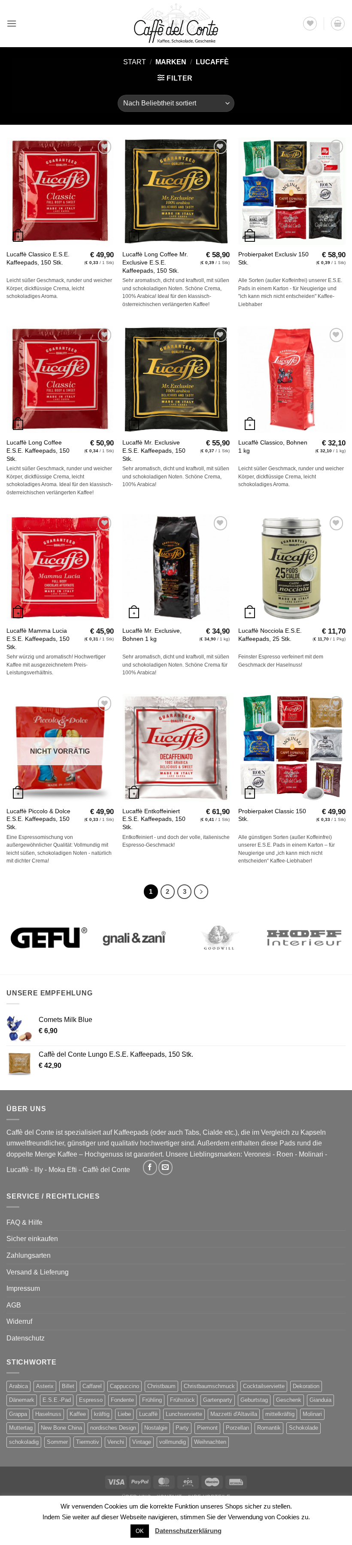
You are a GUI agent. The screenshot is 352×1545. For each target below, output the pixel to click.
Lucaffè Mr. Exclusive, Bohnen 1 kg (152, 634)
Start (134, 62)
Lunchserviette (184, 1414)
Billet (68, 1386)
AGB (13, 1305)
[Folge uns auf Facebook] (150, 1167)
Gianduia (320, 1400)
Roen (284, 1154)
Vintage (141, 1442)
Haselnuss (48, 1414)
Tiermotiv (87, 1442)
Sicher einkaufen (32, 1238)
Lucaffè (17, 1169)
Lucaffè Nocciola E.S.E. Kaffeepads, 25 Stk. (270, 634)
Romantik (269, 1428)
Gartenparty (217, 1400)
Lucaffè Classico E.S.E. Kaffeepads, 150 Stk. (38, 258)
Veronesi (257, 1154)
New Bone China (61, 1428)
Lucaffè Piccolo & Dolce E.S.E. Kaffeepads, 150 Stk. (38, 819)
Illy (38, 1169)
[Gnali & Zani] (134, 937)
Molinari (311, 1154)
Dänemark (21, 1400)
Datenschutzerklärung (188, 1530)
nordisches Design (113, 1428)
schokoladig (24, 1442)
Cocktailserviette (264, 1386)
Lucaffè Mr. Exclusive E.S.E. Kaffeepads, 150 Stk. (153, 450)
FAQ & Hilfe (24, 1222)
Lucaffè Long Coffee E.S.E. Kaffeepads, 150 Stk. (38, 450)
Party (182, 1428)
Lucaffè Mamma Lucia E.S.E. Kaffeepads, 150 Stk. (38, 638)
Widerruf (19, 1321)
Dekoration (306, 1386)
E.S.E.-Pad (56, 1400)
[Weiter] (201, 891)
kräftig (101, 1414)
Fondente (122, 1400)
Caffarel (92, 1386)
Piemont (207, 1428)
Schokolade (303, 1428)
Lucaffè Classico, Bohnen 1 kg (272, 446)
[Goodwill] (219, 937)
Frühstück (182, 1400)
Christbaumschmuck (209, 1386)
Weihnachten (210, 1442)
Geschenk (288, 1400)
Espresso (91, 1400)
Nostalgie (155, 1428)
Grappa (18, 1414)
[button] (11, 23)
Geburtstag (254, 1400)
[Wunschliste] (310, 23)
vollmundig (172, 1442)
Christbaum (161, 1386)
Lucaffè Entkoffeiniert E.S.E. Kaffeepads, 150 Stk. (153, 819)
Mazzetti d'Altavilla (233, 1414)
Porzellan (237, 1428)
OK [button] (140, 1531)
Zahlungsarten (28, 1255)
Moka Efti (63, 1169)
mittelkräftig (279, 1414)
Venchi (115, 1442)
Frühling (152, 1400)
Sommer (57, 1442)
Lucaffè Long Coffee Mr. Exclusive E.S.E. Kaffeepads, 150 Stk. (155, 262)
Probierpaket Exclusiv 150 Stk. (273, 258)
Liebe (124, 1414)
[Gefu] (49, 937)
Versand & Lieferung (37, 1272)
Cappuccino (124, 1386)
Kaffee (78, 1414)
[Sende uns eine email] (165, 1167)
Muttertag (21, 1428)
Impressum (23, 1288)
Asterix (45, 1386)
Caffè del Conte (106, 1169)
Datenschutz (25, 1338)
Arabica (18, 1386)
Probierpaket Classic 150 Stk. (272, 815)
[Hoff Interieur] (304, 937)
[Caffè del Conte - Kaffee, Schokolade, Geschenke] (176, 23)
